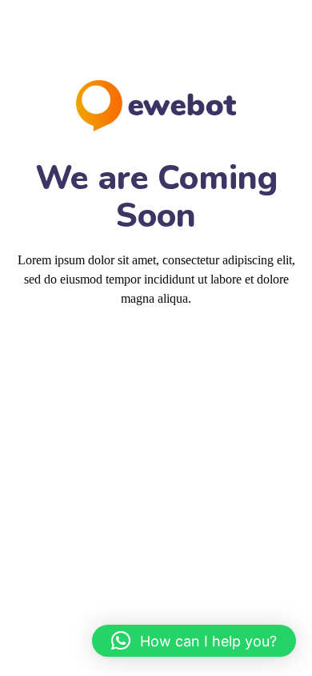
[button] (194, 641)
